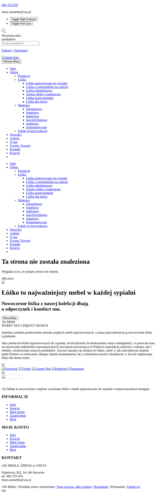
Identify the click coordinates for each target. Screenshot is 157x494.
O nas (13, 142)
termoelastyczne (36, 127)
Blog (13, 419)
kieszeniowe (34, 109)
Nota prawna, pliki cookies (74, 486)
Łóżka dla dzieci (36, 101)
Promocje (24, 76)
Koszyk (15, 153)
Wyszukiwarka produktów (11, 37)
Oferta (14, 72)
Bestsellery (10, 318)
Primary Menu (11, 61)
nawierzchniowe (36, 120)
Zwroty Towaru (20, 145)
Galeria (14, 138)
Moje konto (17, 412)
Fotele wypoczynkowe (32, 131)
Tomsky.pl (133, 486)
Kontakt (15, 149)
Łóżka (22, 79)
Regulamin (101, 486)
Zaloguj (7, 50)
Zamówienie (18, 415)
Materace (24, 105)
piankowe (32, 123)
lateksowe (32, 116)
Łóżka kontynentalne (39, 98)
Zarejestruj (21, 50)
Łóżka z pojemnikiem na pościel (47, 87)
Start (13, 68)
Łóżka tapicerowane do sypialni (46, 83)
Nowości (15, 134)
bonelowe (32, 112)
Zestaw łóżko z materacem (43, 94)
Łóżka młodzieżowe (39, 90)
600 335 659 (10, 5)
